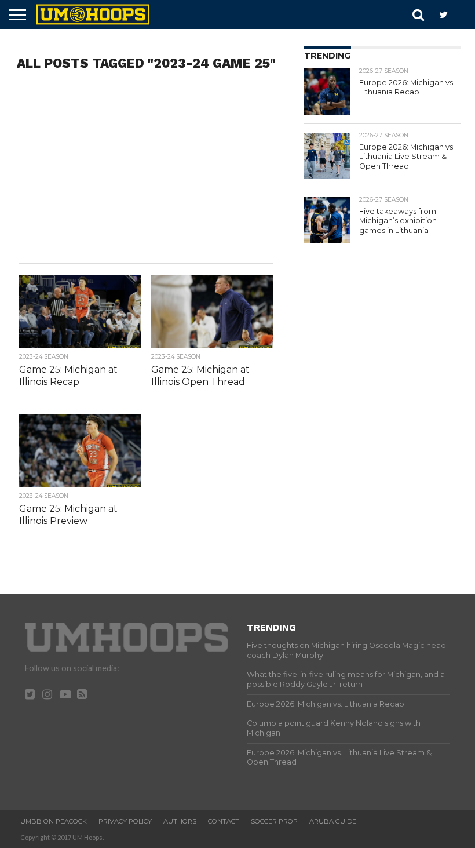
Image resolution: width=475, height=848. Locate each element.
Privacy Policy (125, 821)
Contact (223, 821)
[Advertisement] (146, 170)
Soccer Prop (274, 821)
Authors (179, 821)
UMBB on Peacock (53, 821)
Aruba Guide (332, 821)
